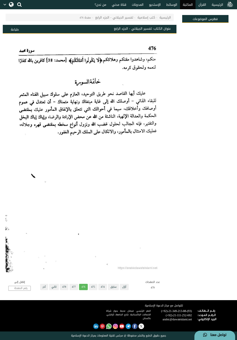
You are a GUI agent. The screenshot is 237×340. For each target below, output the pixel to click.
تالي (53, 286)
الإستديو (155, 5)
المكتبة (188, 5)
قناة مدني (119, 5)
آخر (44, 286)
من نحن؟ (100, 5)
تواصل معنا (216, 335)
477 (74, 286)
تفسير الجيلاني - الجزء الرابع (114, 17)
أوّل (124, 286)
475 (93, 286)
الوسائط (171, 5)
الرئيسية (217, 5)
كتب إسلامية (146, 17)
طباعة (15, 29)
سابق (113, 286)
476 (83, 286)
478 (64, 286)
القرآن (202, 5)
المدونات (137, 5)
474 (103, 286)
